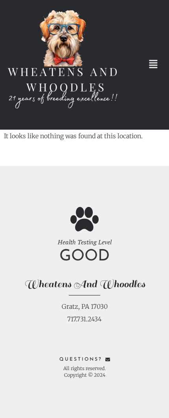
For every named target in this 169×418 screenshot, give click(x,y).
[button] (153, 65)
